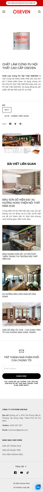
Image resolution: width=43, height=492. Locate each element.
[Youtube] (21, 472)
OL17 (7, 110)
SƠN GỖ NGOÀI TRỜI (11, 450)
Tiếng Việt (19, 466)
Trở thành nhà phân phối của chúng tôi (21, 3)
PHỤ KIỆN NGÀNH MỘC (12, 454)
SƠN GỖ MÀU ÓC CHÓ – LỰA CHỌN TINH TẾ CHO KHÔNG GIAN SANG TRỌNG (21, 331)
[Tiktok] (27, 472)
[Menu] (3, 11)
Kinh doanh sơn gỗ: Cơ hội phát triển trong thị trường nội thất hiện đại (20, 256)
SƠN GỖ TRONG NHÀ (11, 446)
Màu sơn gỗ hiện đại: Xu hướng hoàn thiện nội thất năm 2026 (21, 202)
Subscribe (21, 376)
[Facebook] (15, 472)
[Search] (39, 11)
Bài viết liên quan (21, 164)
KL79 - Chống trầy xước (17, 116)
